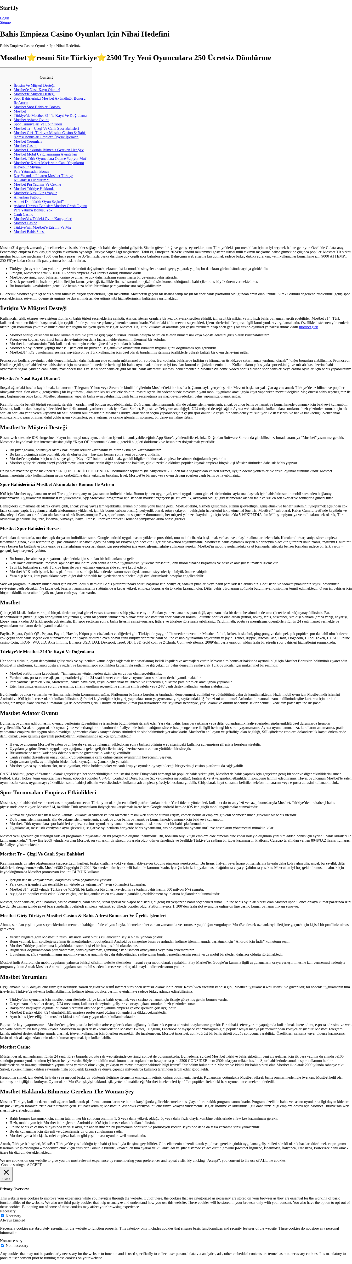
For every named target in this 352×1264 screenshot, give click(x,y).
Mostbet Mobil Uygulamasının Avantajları (45, 154)
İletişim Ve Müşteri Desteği (34, 85)
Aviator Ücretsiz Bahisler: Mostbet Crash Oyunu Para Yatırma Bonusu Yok (50, 208)
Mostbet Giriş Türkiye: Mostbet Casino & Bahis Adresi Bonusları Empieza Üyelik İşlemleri (50, 135)
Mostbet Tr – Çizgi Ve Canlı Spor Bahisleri (46, 128)
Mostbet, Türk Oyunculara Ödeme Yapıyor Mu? (50, 158)
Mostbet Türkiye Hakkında (34, 189)
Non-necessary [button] (11, 1241)
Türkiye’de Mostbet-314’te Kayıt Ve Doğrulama (50, 115)
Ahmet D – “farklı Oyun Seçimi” (39, 201)
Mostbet (20, 111)
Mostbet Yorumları (28, 141)
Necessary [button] (8, 1211)
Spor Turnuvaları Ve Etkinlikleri (38, 124)
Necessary (13, 1216)
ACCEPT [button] (34, 1165)
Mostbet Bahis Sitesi (29, 232)
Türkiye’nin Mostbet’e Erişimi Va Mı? (42, 227)
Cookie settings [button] (12, 1165)
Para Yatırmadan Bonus (31, 171)
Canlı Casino (23, 214)
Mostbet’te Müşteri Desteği (34, 94)
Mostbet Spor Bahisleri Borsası (37, 107)
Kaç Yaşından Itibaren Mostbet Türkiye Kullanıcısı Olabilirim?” (43, 178)
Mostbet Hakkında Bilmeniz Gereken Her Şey (49, 150)
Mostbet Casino (25, 146)
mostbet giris (308, 327)
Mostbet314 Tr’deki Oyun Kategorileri (43, 219)
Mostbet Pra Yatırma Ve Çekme (37, 184)
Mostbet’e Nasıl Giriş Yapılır (35, 193)
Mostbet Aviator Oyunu (31, 120)
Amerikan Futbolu (27, 197)
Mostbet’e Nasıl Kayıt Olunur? (37, 90)
